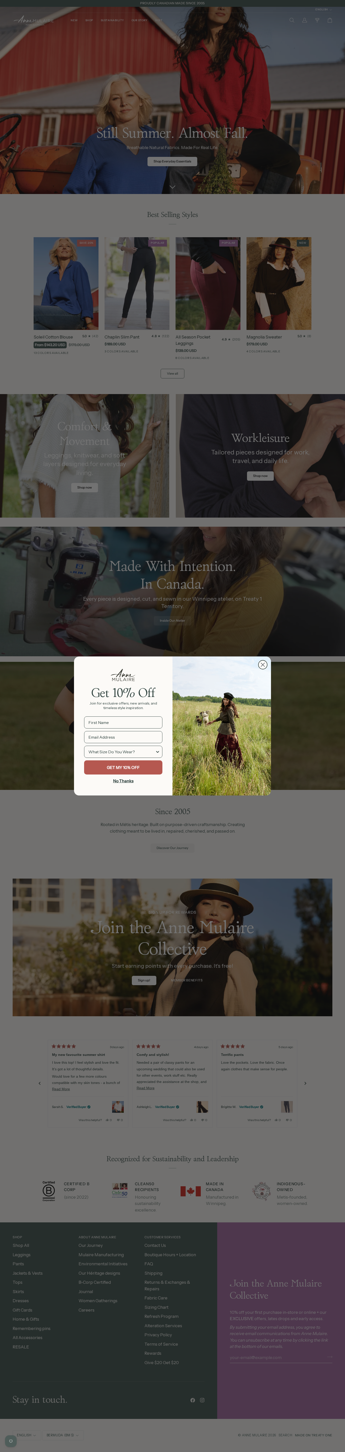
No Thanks (123, 780)
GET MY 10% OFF (123, 767)
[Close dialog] (262, 664)
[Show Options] (157, 752)
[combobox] (121, 752)
